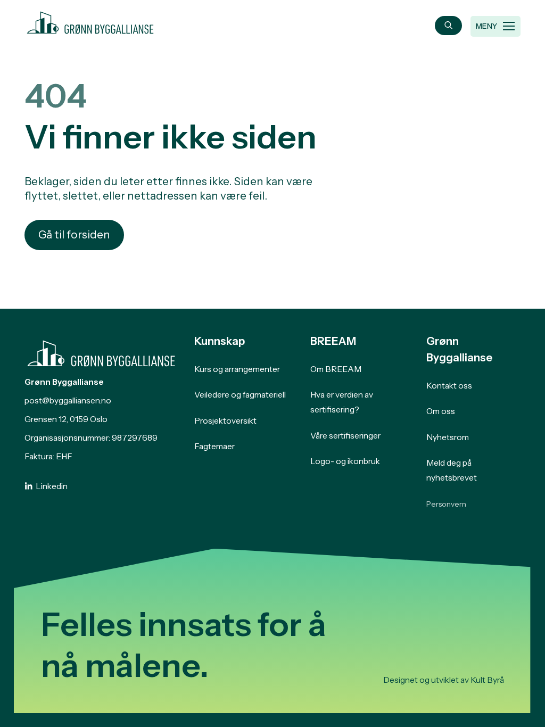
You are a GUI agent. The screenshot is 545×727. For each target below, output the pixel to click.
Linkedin (52, 486)
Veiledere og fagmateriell (240, 395)
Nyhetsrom (447, 437)
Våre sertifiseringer (345, 436)
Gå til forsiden (74, 234)
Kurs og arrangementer (237, 369)
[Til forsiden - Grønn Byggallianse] (90, 20)
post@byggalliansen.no (67, 400)
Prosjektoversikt (225, 421)
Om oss (440, 411)
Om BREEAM (335, 369)
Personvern (446, 504)
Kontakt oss (449, 386)
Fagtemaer (214, 446)
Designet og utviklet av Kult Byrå (443, 680)
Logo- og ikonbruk (345, 461)
